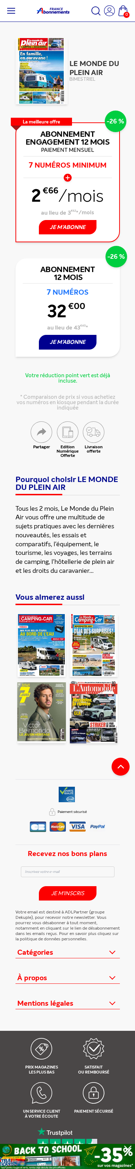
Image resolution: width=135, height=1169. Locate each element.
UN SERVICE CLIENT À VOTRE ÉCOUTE (41, 1114)
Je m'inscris (67, 893)
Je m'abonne (67, 342)
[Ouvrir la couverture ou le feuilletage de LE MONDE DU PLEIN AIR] (41, 71)
